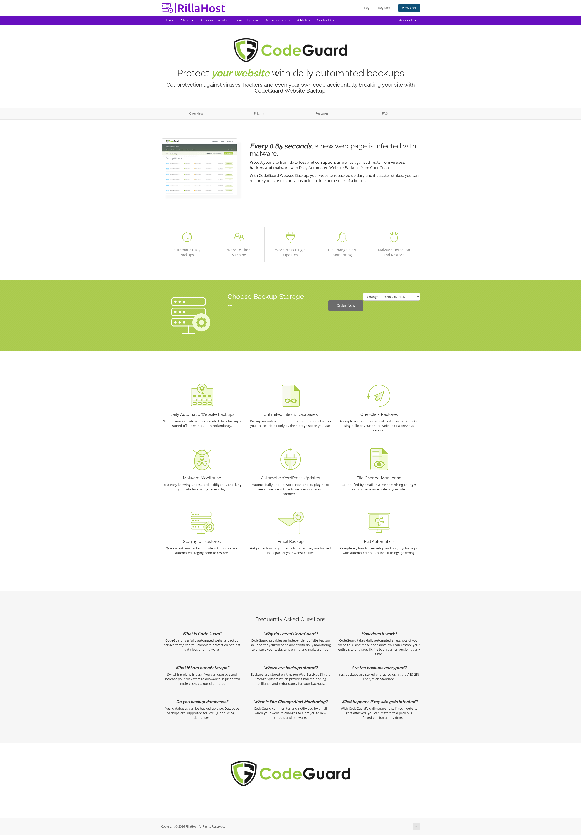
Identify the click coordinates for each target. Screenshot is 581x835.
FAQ (385, 113)
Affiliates (303, 20)
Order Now (345, 305)
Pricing (259, 113)
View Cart (409, 8)
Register (384, 7)
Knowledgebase (246, 20)
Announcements (213, 20)
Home (169, 20)
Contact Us (325, 20)
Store (186, 20)
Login (368, 7)
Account (406, 20)
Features (322, 113)
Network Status (278, 20)
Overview (196, 113)
